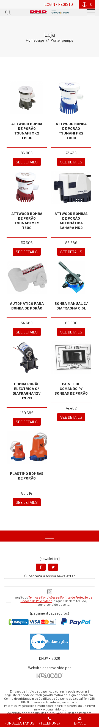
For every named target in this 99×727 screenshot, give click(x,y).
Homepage (35, 40)
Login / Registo (59, 4)
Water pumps (62, 40)
